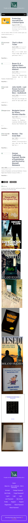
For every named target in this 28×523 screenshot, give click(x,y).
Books (18, 73)
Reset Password (19, 504)
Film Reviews (15, 139)
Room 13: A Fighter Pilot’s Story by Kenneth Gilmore (19, 66)
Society (13, 49)
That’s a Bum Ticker (17, 43)
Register (13, 502)
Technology (14, 29)
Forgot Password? (19, 493)
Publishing (23, 27)
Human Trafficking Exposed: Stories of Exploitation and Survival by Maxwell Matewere (18, 159)
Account (7, 490)
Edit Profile (7, 493)
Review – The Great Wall (17, 134)
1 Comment (21, 138)
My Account (20, 499)
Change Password (18, 490)
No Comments (23, 47)
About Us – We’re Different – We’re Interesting (14, 486)
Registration (8, 504)
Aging (14, 48)
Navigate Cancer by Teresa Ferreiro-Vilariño (18, 112)
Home (14, 483)
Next (15, 182)
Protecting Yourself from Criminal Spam (18, 20)
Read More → (4, 37)
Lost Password (9, 499)
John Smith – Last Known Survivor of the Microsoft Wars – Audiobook (19, 90)
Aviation (15, 73)
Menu (3, 14)
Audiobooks (15, 96)
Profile (6, 502)
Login (14, 496)
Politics (19, 27)
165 (11, 182)
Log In (7, 496)
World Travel (8, 169)
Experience (21, 26)
